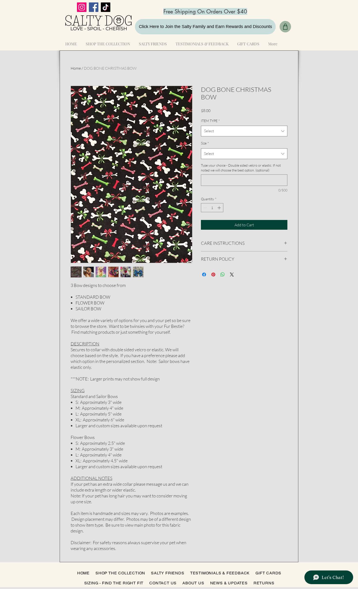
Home (76, 68)
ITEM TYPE (210, 121)
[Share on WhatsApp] (223, 274)
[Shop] (285, 26)
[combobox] (244, 131)
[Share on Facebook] (204, 274)
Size (205, 143)
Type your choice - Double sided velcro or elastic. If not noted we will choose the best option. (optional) (241, 167)
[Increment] (220, 207)
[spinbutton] (212, 207)
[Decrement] (205, 207)
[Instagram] (81, 7)
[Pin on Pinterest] (213, 274)
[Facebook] (93, 7)
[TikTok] (105, 7)
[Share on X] (232, 274)
